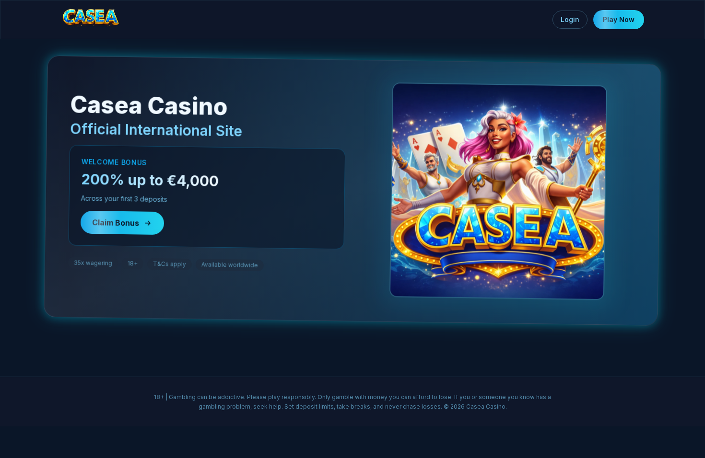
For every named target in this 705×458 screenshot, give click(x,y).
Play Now (618, 19)
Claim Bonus (116, 227)
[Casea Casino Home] (91, 19)
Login (570, 19)
